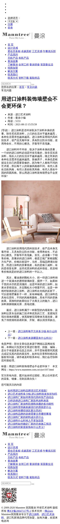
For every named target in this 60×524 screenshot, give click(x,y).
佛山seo (48, 511)
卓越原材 (26, 51)
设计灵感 (13, 48)
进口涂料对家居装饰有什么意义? (26, 427)
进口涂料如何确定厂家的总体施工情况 (29, 423)
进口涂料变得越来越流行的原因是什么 (29, 407)
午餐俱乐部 (49, 51)
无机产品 (13, 58)
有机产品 (24, 58)
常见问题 (32, 87)
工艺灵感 (37, 51)
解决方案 (13, 71)
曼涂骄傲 (34, 64)
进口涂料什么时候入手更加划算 (26, 420)
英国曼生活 (46, 64)
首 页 (10, 44)
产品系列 (13, 54)
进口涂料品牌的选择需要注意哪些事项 (29, 413)
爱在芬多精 (14, 51)
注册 (10, 24)
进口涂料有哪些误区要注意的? (25, 410)
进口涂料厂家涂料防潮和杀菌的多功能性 (31, 404)
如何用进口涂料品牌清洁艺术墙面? (27, 390)
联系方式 (13, 78)
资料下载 (24, 78)
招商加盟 (13, 68)
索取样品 (34, 78)
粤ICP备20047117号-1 (19, 511)
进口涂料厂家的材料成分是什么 (26, 417)
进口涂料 (34, 514)
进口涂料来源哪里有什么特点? (35, 338)
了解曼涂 (13, 64)
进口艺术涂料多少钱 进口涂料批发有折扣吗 (32, 394)
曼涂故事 (13, 61)
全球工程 (24, 64)
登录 (10, 27)
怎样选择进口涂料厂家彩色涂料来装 (28, 400)
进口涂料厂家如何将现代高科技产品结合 (31, 397)
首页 (21, 87)
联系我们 (13, 74)
